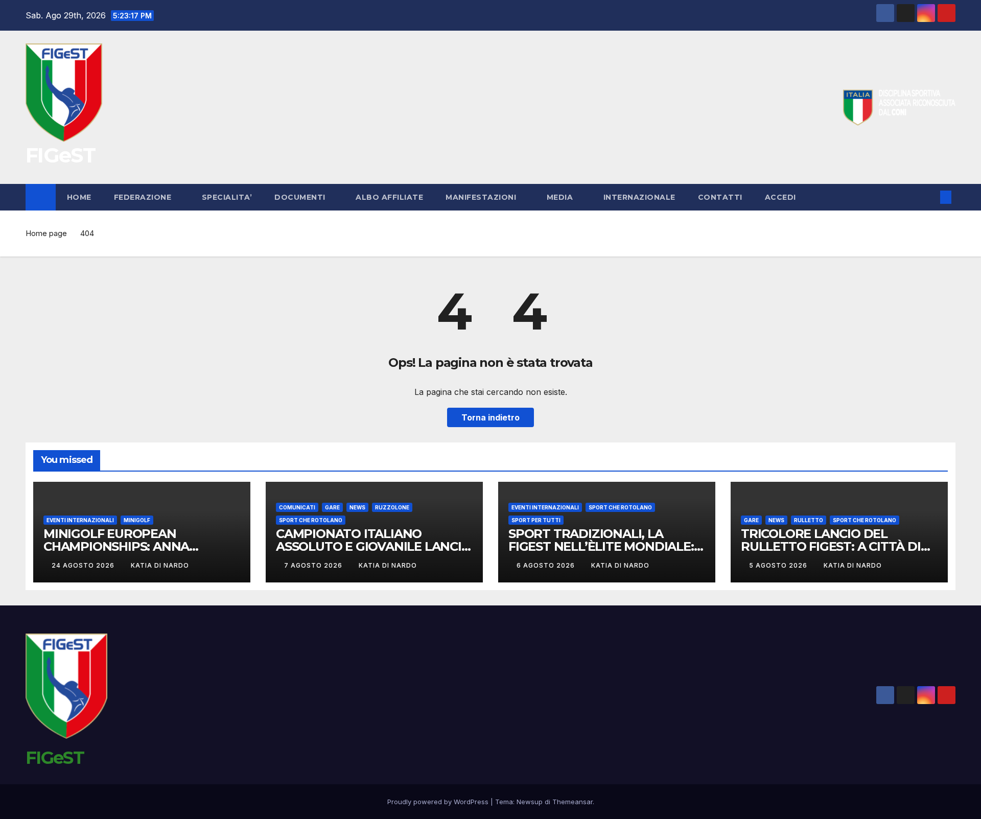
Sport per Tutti (535, 520)
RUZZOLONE (392, 507)
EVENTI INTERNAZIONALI (80, 520)
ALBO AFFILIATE (389, 197)
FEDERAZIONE (144, 197)
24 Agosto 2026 (84, 565)
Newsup (530, 802)
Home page (46, 233)
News (357, 507)
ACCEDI (782, 197)
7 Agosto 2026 (314, 565)
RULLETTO (808, 520)
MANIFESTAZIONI (482, 197)
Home (79, 197)
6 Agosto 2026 (547, 565)
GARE (332, 507)
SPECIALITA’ (227, 197)
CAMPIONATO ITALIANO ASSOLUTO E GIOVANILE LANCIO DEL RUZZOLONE (373, 546)
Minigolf (137, 520)
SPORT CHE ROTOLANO (310, 520)
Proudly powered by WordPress (439, 802)
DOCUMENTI (301, 197)
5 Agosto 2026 (779, 565)
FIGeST (60, 155)
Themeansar (572, 802)
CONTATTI (720, 197)
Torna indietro (490, 417)
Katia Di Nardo (160, 565)
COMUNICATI (297, 507)
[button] (929, 197)
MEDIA (561, 197)
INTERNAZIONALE (639, 197)
